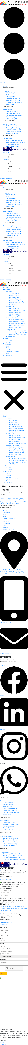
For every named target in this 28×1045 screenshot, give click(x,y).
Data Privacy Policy (9, 518)
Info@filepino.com (5, 879)
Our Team (11, 157)
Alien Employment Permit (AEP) (18, 333)
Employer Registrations (16, 299)
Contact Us (6, 512)
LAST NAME (4, 932)
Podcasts (11, 164)
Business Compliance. (9, 124)
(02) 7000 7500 (4, 895)
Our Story (11, 154)
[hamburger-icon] (1, 84)
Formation (9, 291)
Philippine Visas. (8, 138)
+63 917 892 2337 (5, 622)
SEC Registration (14, 293)
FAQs (9, 171)
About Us (6, 152)
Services (5, 86)
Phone (2, 943)
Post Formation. (7, 109)
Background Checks (15, 308)
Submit (3, 974)
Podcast (8, 348)
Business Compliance (12, 318)
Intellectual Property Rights (17, 310)
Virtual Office (13, 304)
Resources (6, 159)
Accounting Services (15, 312)
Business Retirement (15, 327)
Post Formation (10, 306)
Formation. (6, 91)
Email (2, 938)
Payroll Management (15, 314)
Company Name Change (16, 321)
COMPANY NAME (5, 948)
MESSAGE (3, 959)
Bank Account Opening (16, 301)
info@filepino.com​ (5, 654)
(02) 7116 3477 (4, 893)
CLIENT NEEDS (5, 954)
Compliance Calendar (14, 169)
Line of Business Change (16, 325)
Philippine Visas (10, 329)
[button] (14, 386)
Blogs (9, 161)
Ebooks (10, 166)
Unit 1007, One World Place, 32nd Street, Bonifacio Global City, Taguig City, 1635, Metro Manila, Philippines (14, 572)
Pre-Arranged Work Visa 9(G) (18, 331)
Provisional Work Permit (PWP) (18, 335)
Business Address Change (16, 323)
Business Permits (14, 295)
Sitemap (5, 516)
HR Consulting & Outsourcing (17, 316)
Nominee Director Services (17, 303)
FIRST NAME (3, 927)
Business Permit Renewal (16, 319)
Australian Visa (10, 336)
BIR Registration (14, 297)
